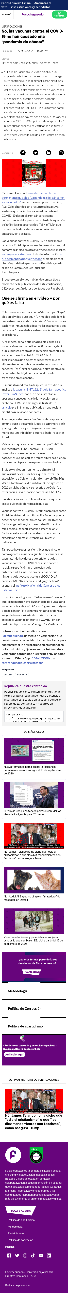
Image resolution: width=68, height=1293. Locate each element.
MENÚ (8, 14)
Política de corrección (20, 1240)
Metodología (18, 991)
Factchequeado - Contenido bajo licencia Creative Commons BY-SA (29, 1274)
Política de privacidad (18, 1285)
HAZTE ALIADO (21, 1210)
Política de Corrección (24, 1008)
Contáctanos (33, 971)
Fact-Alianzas (16, 1233)
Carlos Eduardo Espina (16, 3)
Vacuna (8, 674)
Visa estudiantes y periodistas (30, 7)
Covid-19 (22, 674)
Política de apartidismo (25, 1026)
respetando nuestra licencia (40, 695)
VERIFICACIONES (12, 26)
